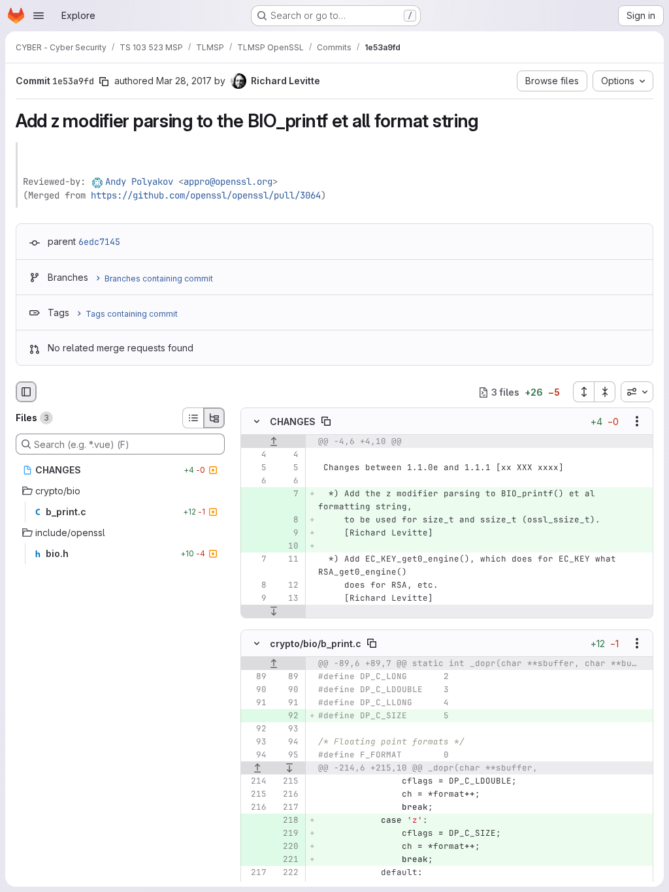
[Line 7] (255, 559)
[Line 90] (255, 689)
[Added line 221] (287, 859)
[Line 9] (255, 598)
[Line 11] (287, 559)
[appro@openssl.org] (98, 181)
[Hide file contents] (257, 422)
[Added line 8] (287, 520)
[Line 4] (255, 455)
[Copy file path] (326, 422)
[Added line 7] (287, 494)
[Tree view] (214, 417)
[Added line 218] (287, 820)
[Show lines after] (273, 611)
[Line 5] (255, 468)
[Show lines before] (273, 442)
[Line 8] (255, 585)
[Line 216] (287, 794)
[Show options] (637, 422)
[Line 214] (255, 781)
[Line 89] (255, 676)
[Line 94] (287, 741)
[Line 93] (287, 728)
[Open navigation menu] (38, 15)
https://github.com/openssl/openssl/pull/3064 (206, 195)
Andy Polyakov (139, 181)
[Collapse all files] (605, 391)
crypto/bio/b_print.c (315, 642)
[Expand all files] (583, 391)
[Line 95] (287, 754)
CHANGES (293, 421)
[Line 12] (287, 585)
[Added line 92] (287, 715)
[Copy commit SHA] (104, 81)
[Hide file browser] (26, 391)
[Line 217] (287, 807)
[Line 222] (287, 872)
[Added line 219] (287, 833)
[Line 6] (255, 481)
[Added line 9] (287, 533)
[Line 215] (287, 781)
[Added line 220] (287, 846)
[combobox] (637, 391)
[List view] (192, 417)
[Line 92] (255, 728)
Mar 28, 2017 (184, 80)
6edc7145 (99, 241)
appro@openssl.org (228, 181)
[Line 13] (287, 598)
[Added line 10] (287, 546)
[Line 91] (255, 702)
